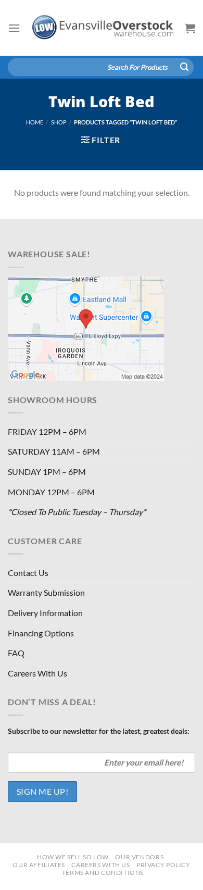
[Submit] (184, 67)
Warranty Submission (46, 592)
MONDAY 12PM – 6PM (51, 492)
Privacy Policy (163, 865)
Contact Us (28, 573)
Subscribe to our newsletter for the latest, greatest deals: (98, 730)
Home (34, 122)
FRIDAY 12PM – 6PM (47, 431)
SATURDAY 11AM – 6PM (54, 451)
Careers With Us (37, 673)
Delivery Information (45, 613)
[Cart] (190, 28)
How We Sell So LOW (73, 857)
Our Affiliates (38, 865)
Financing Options (41, 633)
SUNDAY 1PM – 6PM (47, 472)
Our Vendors (139, 857)
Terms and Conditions (103, 872)
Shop (59, 122)
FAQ (16, 653)
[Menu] (14, 28)
